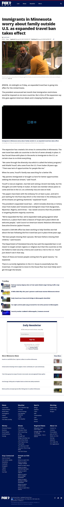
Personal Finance (6, 428)
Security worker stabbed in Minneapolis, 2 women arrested (30, 311)
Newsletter (5, 462)
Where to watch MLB (24, 465)
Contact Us (53, 428)
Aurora (36, 421)
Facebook (4, 464)
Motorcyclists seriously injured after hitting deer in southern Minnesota (21, 389)
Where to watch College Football (22, 462)
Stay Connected (8, 456)
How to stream (6, 458)
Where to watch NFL (23, 460)
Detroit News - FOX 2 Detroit (40, 435)
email (61, 498)
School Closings (22, 411)
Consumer (5, 417)
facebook (55, 498)
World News (5, 411)
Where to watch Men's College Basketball (22, 476)
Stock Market (5, 432)
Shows (20, 426)
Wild (35, 413)
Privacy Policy (34, 347)
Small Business (6, 434)
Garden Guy (53, 409)
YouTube (4, 472)
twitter (58, 498)
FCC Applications (54, 444)
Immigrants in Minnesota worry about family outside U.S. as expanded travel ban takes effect (30, 141)
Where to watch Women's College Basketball (22, 481)
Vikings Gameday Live (24, 438)
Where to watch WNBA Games (22, 485)
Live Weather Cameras (21, 414)
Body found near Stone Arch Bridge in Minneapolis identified (30, 298)
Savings (4, 436)
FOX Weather (21, 419)
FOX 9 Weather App (23, 407)
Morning (53, 405)
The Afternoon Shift (23, 446)
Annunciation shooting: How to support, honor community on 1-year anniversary (23, 366)
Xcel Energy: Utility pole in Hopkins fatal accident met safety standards (21, 381)
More (40, 3)
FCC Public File (54, 442)
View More (57, 356)
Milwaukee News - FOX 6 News (39, 428)
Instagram (5, 466)
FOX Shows (21, 428)
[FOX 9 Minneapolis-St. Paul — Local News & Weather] (7, 4)
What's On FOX (54, 436)
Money (4, 426)
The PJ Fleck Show (23, 440)
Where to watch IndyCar (22, 471)
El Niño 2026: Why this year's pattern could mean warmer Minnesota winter (35, 291)
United (36, 419)
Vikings (36, 407)
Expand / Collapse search (61, 3)
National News (6, 409)
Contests (52, 430)
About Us (53, 426)
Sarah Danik (6, 37)
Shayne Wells (53, 407)
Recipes (52, 411)
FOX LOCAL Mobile (7, 460)
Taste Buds (21, 444)
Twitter (4, 468)
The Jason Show (22, 430)
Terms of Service (33, 349)
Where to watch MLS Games (23, 488)
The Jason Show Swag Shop (24, 448)
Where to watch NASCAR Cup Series (23, 468)
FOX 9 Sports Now (23, 442)
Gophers (36, 409)
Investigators (5, 413)
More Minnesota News (10, 356)
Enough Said (21, 436)
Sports (36, 405)
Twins (35, 411)
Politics (4, 415)
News (7, 39)
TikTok (4, 470)
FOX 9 (3, 39)
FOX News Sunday (7, 419)
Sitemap (52, 438)
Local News (5, 407)
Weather (21, 405)
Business (4, 430)
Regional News (39, 426)
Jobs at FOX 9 (53, 434)
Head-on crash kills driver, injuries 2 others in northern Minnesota (19, 359)
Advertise (52, 440)
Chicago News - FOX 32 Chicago (39, 432)
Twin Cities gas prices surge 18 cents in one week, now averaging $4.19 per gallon (23, 374)
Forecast (20, 409)
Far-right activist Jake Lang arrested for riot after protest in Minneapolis (34, 305)
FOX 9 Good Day (22, 432)
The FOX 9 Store (22, 451)
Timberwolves (38, 415)
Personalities (53, 432)
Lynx (35, 417)
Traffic (20, 417)
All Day (20, 434)
